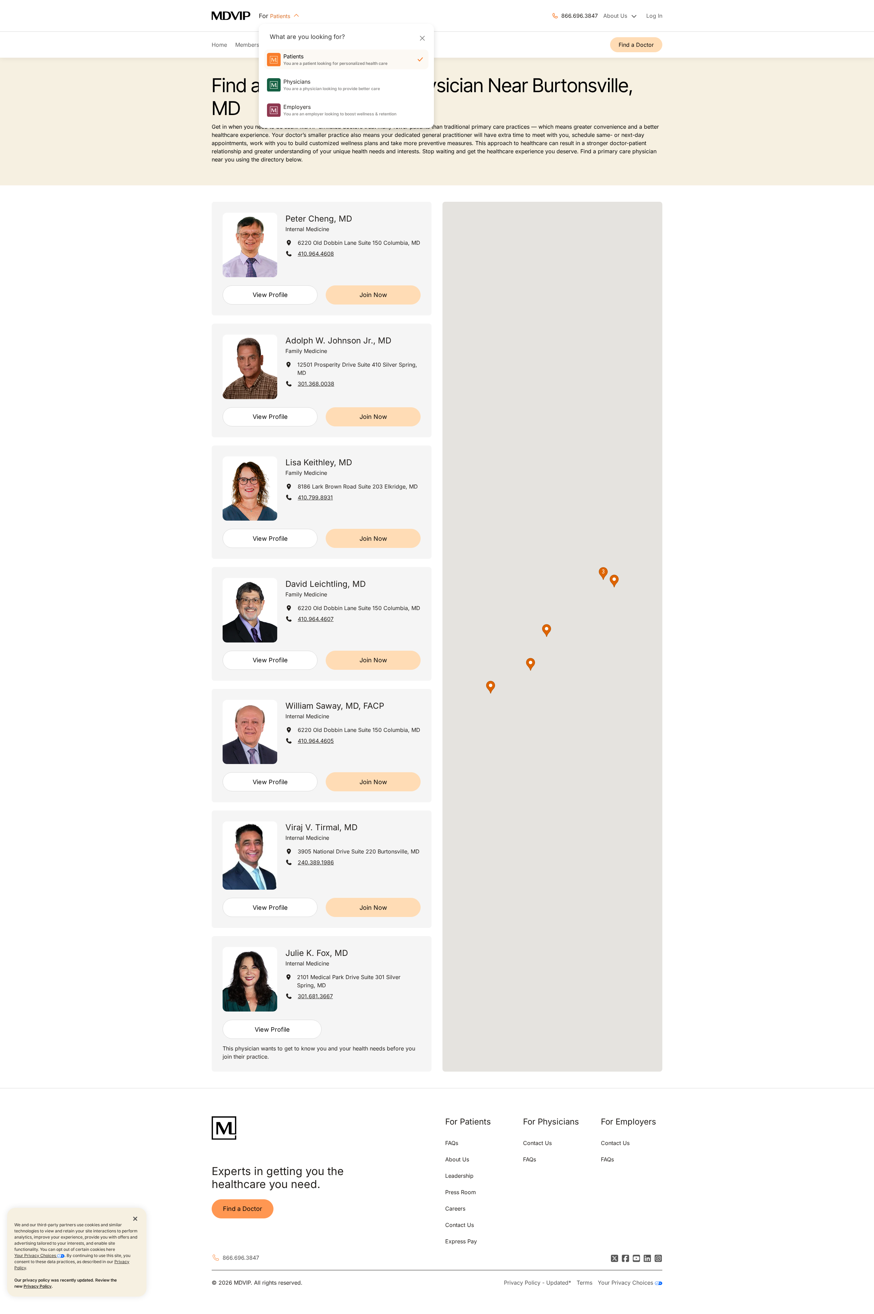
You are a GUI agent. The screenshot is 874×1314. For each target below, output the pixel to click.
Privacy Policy (38, 1286)
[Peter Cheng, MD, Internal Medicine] (250, 245)
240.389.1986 (316, 862)
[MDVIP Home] (235, 15)
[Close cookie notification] (135, 1218)
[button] (530, 664)
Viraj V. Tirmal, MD (321, 827)
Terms (584, 1282)
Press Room (460, 1192)
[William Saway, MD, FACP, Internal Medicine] (250, 732)
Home (219, 44)
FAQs (451, 1143)
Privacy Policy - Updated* (537, 1282)
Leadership (459, 1175)
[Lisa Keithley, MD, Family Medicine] (250, 488)
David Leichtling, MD (325, 584)
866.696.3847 (579, 15)
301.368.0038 (316, 383)
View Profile (270, 294)
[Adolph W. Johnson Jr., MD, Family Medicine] (250, 367)
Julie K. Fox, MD (316, 953)
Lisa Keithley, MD (318, 462)
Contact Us (459, 1224)
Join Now (373, 294)
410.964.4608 (316, 253)
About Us (457, 1159)
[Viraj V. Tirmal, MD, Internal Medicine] (250, 855)
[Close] (422, 38)
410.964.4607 (316, 619)
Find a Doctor (636, 44)
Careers (455, 1208)
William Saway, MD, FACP (334, 706)
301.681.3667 (315, 996)
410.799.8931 (315, 497)
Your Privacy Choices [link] (626, 1282)
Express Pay (461, 1241)
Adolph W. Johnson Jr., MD (338, 340)
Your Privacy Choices (35, 1255)
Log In (654, 15)
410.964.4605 (316, 740)
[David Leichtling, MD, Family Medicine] (250, 610)
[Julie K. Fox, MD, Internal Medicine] (250, 979)
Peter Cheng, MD (318, 219)
